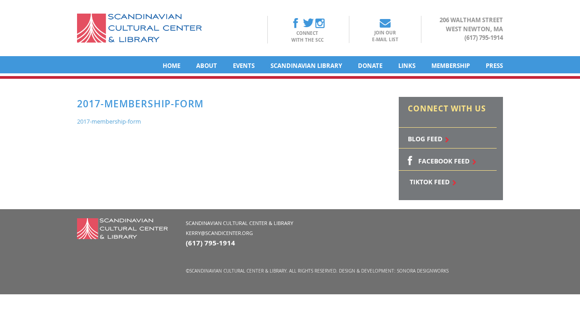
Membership (450, 66)
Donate (370, 66)
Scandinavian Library (306, 66)
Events (244, 66)
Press (494, 66)
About (206, 66)
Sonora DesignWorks (423, 271)
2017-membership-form (109, 121)
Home (171, 66)
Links (407, 66)
